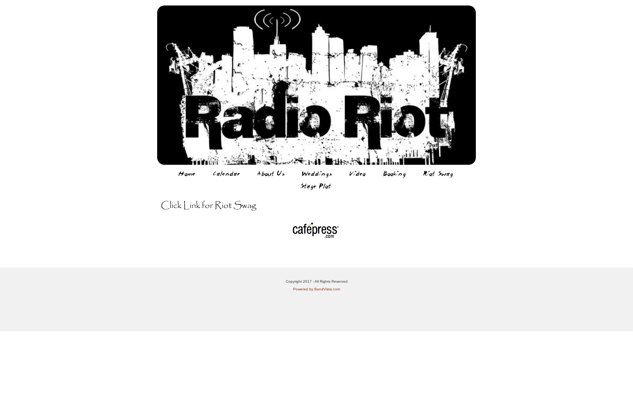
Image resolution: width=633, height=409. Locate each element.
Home (187, 174)
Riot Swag (438, 174)
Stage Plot (315, 186)
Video (357, 174)
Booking (394, 174)
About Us (271, 174)
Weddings (317, 174)
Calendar (226, 174)
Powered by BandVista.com (316, 289)
